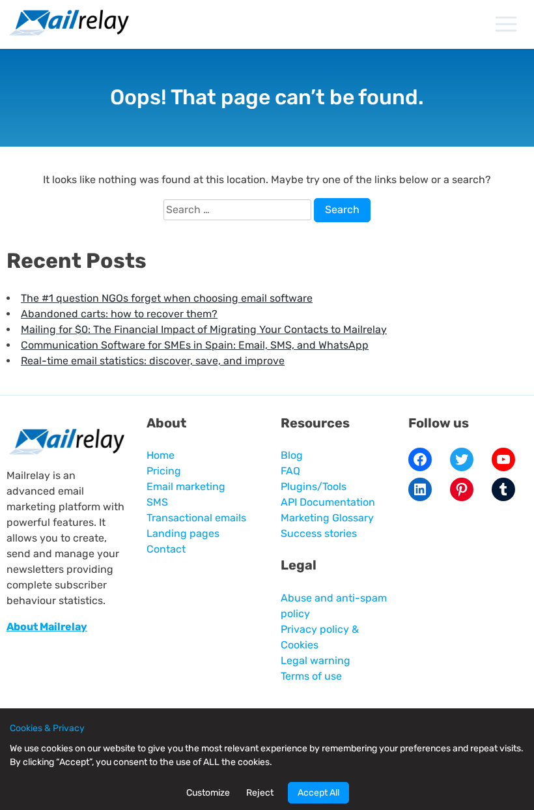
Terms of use (311, 676)
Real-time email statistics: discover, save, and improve (153, 360)
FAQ (290, 471)
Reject (260, 792)
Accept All (318, 792)
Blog (292, 455)
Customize (208, 792)
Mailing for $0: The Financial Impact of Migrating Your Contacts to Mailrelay (204, 329)
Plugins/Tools (313, 486)
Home (161, 455)
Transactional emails (196, 518)
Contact (166, 549)
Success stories (319, 533)
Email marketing (186, 486)
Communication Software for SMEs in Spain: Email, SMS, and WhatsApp (195, 345)
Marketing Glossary (327, 518)
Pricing (164, 471)
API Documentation (328, 502)
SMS (157, 502)
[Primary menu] (505, 24)
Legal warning (315, 660)
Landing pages (183, 533)
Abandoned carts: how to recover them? (119, 314)
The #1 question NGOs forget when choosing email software (167, 298)
